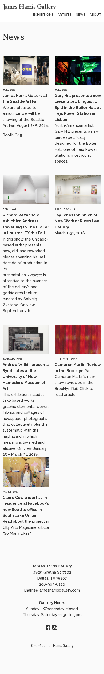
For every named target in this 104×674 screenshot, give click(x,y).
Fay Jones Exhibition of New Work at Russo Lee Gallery (77, 221)
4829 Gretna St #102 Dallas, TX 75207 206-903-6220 (52, 578)
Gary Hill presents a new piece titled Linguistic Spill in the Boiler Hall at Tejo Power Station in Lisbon (78, 107)
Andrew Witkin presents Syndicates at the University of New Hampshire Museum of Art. (26, 376)
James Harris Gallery (52, 566)
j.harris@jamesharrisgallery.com (52, 590)
